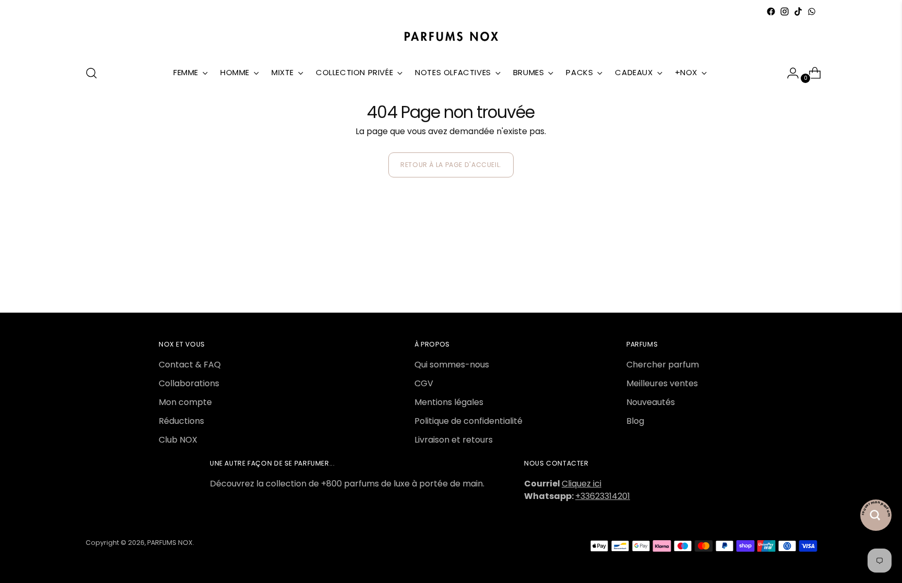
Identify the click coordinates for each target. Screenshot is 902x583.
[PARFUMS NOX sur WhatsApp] (811, 11)
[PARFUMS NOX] (451, 37)
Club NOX (178, 440)
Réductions (181, 421)
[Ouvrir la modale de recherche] (91, 73)
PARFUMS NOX (170, 542)
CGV (423, 383)
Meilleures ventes (662, 383)
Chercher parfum (662, 365)
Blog (635, 421)
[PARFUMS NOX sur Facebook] (771, 11)
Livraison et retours (453, 440)
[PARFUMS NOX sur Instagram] (784, 11)
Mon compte (185, 402)
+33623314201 (602, 496)
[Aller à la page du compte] (788, 73)
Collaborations (189, 383)
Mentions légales (448, 402)
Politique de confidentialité (468, 421)
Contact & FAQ (190, 365)
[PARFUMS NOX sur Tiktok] (798, 11)
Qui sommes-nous (451, 365)
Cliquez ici (581, 484)
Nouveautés (650, 402)
